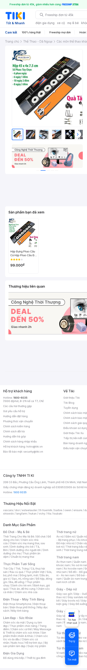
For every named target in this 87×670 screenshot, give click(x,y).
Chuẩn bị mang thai (22, 556)
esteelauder (29, 510)
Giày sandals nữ (77, 597)
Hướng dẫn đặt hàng (15, 416)
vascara (8, 510)
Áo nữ (59, 536)
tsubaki (57, 513)
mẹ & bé (73, 23)
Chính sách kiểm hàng (16, 426)
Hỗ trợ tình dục (33, 642)
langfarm (21, 513)
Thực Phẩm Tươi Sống (19, 564)
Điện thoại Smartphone (17, 604)
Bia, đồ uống (16, 582)
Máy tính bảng (20, 610)
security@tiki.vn (33, 451)
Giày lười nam (64, 615)
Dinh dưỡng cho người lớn (25, 550)
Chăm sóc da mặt (14, 622)
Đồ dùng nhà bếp (13, 657)
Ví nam (60, 652)
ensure (77, 510)
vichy (42, 513)
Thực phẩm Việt (35, 572)
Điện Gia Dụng (13, 653)
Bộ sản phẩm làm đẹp (25, 644)
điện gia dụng (44, 23)
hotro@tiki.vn (34, 446)
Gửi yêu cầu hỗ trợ (14, 411)
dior (17, 510)
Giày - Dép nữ (66, 589)
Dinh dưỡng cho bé (22, 546)
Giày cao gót (64, 593)
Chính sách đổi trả (14, 431)
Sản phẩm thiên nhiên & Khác (24, 634)
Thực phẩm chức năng (23, 625)
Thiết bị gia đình (36, 657)
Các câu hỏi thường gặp (17, 406)
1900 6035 (20, 492)
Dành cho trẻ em (21, 585)
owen (67, 510)
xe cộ (61, 23)
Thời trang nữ (66, 532)
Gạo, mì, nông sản (23, 578)
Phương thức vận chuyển (18, 421)
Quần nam (80, 561)
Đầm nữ (70, 536)
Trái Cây (8, 568)
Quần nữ (82, 536)
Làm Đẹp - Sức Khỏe (18, 618)
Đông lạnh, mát (29, 575)
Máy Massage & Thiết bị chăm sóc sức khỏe (27, 631)
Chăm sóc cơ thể (21, 629)
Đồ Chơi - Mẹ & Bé (16, 532)
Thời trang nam (67, 557)
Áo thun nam (64, 561)
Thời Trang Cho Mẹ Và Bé (18, 536)
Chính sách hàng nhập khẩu (20, 441)
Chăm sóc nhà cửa (26, 592)
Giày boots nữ (70, 600)
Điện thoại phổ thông (22, 607)
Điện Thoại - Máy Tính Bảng (23, 599)
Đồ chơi (40, 536)
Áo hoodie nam (73, 568)
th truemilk (45, 510)
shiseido (8, 513)
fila (49, 513)
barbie (58, 510)
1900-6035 (20, 397)
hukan (33, 513)
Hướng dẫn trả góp (14, 436)
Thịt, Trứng (22, 568)
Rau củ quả (16, 572)
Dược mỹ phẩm (37, 646)
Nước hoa (17, 642)
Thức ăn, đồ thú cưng (22, 588)
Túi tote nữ (79, 641)
